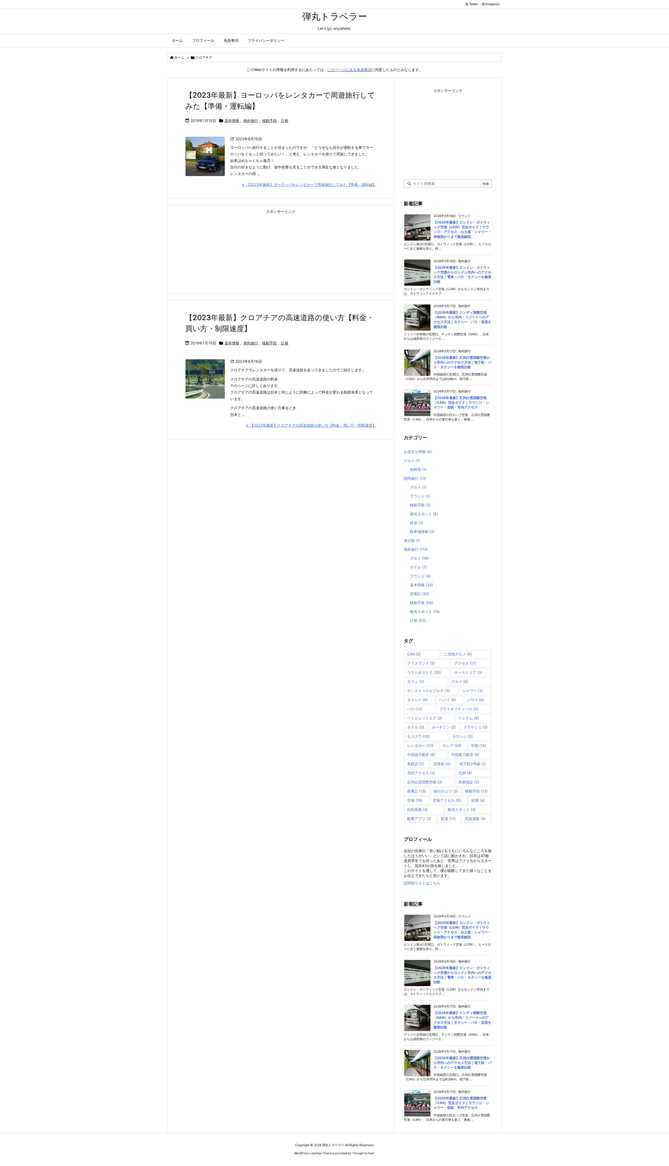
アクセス (465, 663)
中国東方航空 (465, 754)
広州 (465, 773)
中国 (478, 745)
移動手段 (269, 120)
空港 (414, 800)
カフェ (415, 681)
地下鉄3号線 (472, 763)
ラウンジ (420, 496)
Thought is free (363, 1153)
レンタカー (420, 745)
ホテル (418, 567)
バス (414, 709)
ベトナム (468, 718)
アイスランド (421, 663)
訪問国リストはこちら (422, 883)
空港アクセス (447, 800)
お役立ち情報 (418, 451)
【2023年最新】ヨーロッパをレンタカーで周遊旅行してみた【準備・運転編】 (310, 184)
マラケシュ (475, 727)
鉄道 (416, 522)
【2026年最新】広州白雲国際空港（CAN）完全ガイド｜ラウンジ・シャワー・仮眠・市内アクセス (461, 402)
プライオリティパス (458, 709)
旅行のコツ (446, 791)
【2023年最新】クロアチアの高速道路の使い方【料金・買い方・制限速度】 (312, 425)
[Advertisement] (280, 252)
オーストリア (468, 672)
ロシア (452, 745)
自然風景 (417, 809)
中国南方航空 (421, 754)
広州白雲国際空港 (424, 782)
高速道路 (475, 818)
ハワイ (475, 700)
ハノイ (447, 700)
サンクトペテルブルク (428, 690)
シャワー (472, 690)
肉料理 (418, 469)
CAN (414, 654)
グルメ (412, 460)
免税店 (415, 763)
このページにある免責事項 (349, 69)
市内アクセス (421, 773)
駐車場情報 (422, 531)
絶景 (478, 800)
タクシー (417, 700)
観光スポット (424, 514)
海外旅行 (250, 120)
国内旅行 (415, 478)
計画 (284, 120)
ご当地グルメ (458, 654)
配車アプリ (419, 818)
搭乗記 (419, 593)
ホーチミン (444, 727)
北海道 (441, 763)
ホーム (179, 57)
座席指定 (468, 782)
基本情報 (231, 120)
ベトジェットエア (424, 718)
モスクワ (418, 736)
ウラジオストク (424, 672)
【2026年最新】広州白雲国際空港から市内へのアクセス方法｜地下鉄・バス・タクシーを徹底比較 (462, 362)
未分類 (412, 540)
